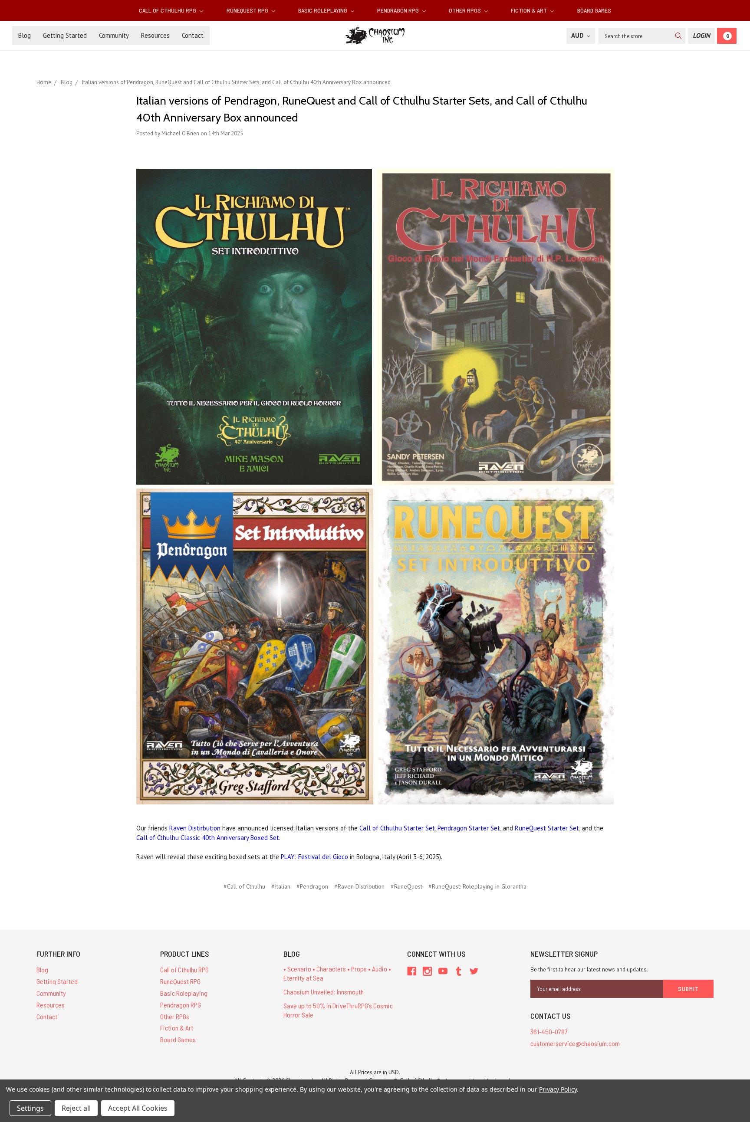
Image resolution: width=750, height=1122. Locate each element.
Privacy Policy (558, 1089)
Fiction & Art (529, 10)
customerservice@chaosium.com (575, 1043)
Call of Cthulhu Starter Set (397, 828)
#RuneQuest (406, 886)
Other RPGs (465, 10)
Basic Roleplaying (323, 10)
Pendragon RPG (398, 10)
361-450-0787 (549, 1031)
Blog (24, 35)
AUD (578, 35)
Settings (30, 1108)
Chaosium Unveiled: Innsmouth (323, 991)
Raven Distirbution (194, 828)
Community (114, 35)
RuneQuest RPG (248, 10)
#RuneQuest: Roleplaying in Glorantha (477, 886)
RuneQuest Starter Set (547, 828)
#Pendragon (312, 886)
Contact (193, 35)
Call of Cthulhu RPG (168, 10)
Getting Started (65, 35)
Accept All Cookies (138, 1108)
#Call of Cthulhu (244, 886)
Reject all (76, 1108)
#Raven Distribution (359, 886)
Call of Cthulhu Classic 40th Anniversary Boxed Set (207, 837)
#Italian (280, 886)
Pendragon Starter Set (469, 828)
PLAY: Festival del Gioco (314, 857)
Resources (155, 35)
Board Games (594, 10)
